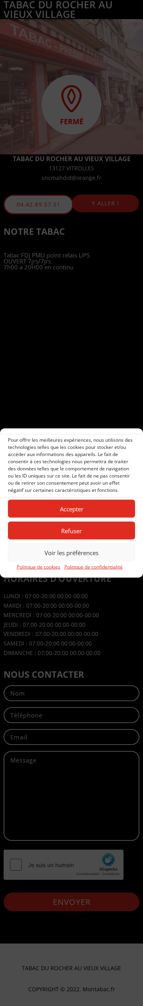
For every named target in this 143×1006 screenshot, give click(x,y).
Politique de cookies (38, 566)
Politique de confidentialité (93, 566)
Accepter (71, 509)
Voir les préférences (71, 552)
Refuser (71, 530)
